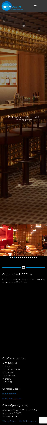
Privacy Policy (8, 421)
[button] (35, 6)
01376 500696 (9, 393)
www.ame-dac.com (11, 398)
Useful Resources (27, 421)
